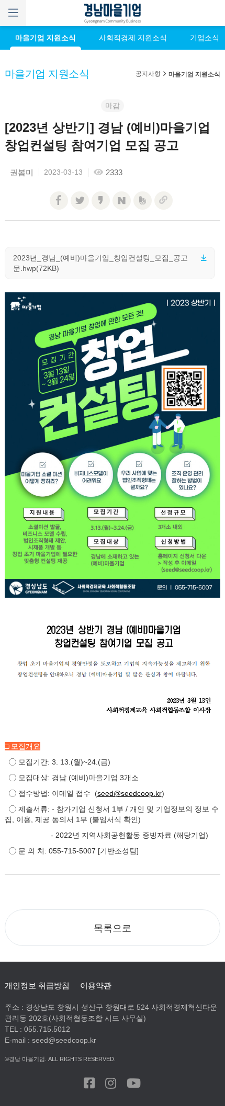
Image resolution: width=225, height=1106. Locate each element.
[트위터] (80, 200)
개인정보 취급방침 (37, 985)
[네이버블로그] (122, 200)
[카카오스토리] (101, 200)
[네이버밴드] (142, 200)
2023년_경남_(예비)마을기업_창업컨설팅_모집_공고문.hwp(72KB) (100, 263)
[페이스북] (59, 200)
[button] (113, 927)
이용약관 (95, 985)
